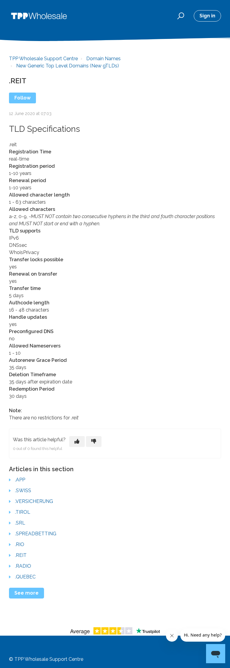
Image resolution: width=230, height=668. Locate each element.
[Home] (39, 15)
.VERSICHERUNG (34, 501)
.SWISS (23, 490)
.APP (20, 480)
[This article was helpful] (77, 441)
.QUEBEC (25, 577)
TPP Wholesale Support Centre (43, 58)
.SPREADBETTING (35, 533)
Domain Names (103, 58)
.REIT (21, 555)
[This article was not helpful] (94, 441)
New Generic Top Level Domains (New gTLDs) (67, 66)
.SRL (20, 523)
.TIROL (22, 512)
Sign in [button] (207, 16)
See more (26, 593)
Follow (22, 98)
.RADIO (23, 566)
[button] (179, 16)
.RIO (19, 544)
